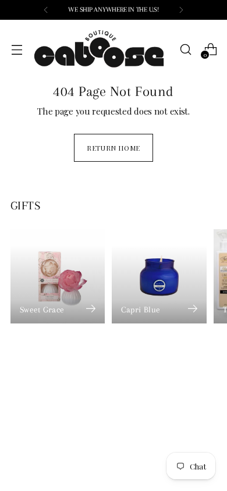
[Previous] (46, 10)
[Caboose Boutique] (101, 49)
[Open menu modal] (17, 49)
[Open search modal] (185, 49)
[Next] (181, 10)
